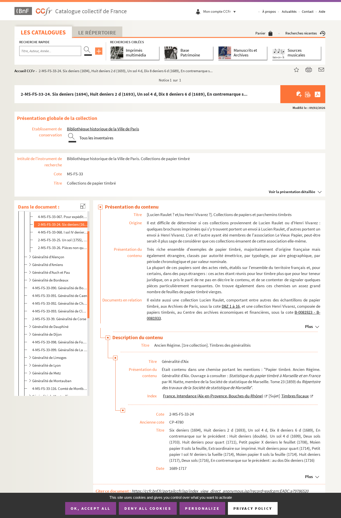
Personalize (202, 508)
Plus (309, 326)
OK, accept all (91, 508)
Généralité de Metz (46, 373)
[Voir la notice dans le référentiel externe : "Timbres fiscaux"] (311, 396)
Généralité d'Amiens (47, 264)
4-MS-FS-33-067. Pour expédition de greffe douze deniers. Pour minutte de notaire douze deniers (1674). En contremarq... (63, 216)
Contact (308, 11)
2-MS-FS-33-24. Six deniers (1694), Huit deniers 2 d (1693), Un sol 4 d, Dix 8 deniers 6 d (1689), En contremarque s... (63, 224)
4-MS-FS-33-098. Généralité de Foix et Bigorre (59, 342)
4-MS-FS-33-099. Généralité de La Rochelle (59, 349)
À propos (269, 11)
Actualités (289, 11)
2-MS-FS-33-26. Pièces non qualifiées (63, 247)
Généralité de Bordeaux (50, 280)
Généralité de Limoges (49, 357)
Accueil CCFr (24, 70)
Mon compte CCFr (217, 11)
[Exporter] (308, 94)
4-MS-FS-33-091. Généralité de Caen (59, 295)
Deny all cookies (147, 508)
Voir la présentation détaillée (292, 191)
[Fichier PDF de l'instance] (317, 94)
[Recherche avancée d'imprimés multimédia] (118, 53)
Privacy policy (252, 508)
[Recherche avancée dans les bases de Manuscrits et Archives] (226, 53)
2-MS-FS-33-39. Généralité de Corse (59, 318)
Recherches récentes (301, 33)
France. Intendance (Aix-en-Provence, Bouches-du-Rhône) (213, 396)
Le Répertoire (97, 32)
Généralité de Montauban (51, 380)
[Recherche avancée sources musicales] (280, 53)
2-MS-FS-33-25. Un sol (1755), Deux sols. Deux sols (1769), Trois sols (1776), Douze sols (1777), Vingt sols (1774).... (63, 240)
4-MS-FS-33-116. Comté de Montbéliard (59, 388)
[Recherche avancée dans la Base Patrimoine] (172, 53)
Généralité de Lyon (46, 365)
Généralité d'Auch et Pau (51, 272)
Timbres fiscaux (295, 396)
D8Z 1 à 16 (231, 306)
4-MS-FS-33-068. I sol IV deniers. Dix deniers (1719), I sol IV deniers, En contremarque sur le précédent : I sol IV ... (63, 232)
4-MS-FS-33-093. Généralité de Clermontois (59, 311)
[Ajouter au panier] (299, 94)
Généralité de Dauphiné (50, 326)
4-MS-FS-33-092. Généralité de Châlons (59, 303)
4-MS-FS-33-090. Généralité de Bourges (59, 287)
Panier (260, 33)
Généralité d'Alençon (48, 257)
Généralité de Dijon (47, 334)
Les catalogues (43, 32)
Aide (322, 11)
